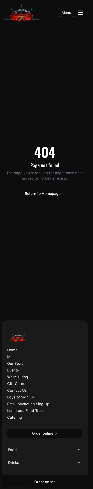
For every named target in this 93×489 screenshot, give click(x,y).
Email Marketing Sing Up (28, 404)
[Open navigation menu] (80, 12)
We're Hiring (17, 377)
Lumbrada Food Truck (26, 410)
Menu (66, 12)
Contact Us (17, 390)
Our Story (15, 363)
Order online (45, 482)
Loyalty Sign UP (21, 397)
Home (12, 350)
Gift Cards (16, 383)
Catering (14, 417)
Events (13, 370)
